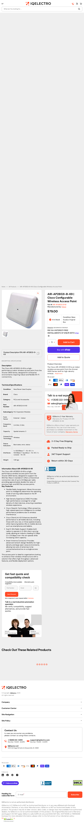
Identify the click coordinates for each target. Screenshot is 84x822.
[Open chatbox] (79, 817)
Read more (58, 362)
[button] (2, 3)
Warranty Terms (72, 420)
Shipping (50, 316)
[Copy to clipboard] (38, 341)
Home (3, 275)
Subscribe (75, 795)
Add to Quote (63, 345)
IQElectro (13, 693)
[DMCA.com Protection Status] (77, 785)
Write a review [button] (42, 661)
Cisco (64, 295)
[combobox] (42, 9)
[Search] (79, 9)
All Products (12, 275)
